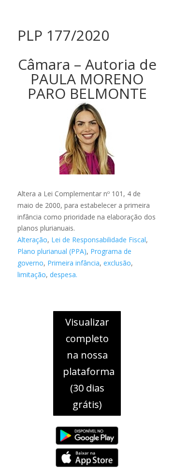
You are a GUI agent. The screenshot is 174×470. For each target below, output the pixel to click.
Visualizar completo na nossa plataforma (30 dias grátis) (89, 363)
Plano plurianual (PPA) (52, 251)
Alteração (32, 239)
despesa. (63, 274)
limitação (31, 274)
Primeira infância (73, 262)
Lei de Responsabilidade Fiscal (98, 239)
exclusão (117, 262)
